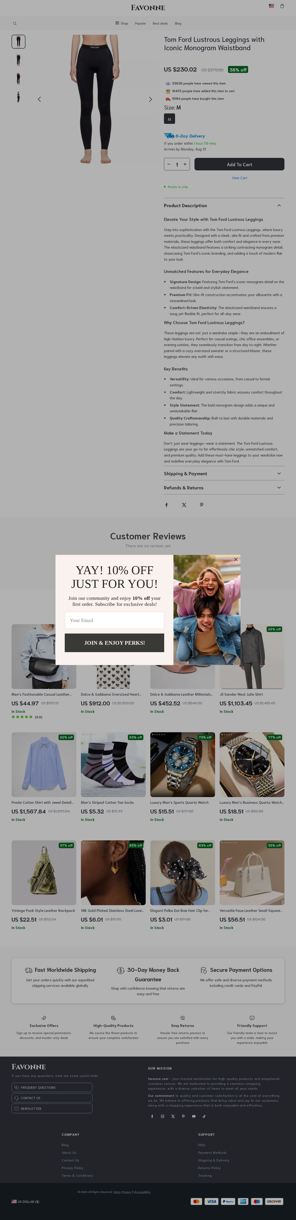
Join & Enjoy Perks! (114, 643)
